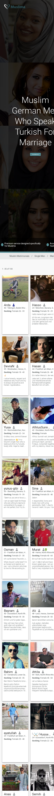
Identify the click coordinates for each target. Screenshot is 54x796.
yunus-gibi (11, 488)
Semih (36, 794)
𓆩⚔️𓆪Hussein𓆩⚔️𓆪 (41, 734)
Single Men (39, 256)
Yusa (7, 427)
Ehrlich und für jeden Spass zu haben (15, 620)
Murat (36, 549)
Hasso (36, 305)
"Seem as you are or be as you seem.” (15, 498)
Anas (7, 794)
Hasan (36, 366)
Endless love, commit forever (15, 437)
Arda (7, 305)
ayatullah (10, 733)
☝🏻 (5, 375)
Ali (34, 611)
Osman (9, 549)
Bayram (9, 611)
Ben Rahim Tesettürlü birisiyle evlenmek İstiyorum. (15, 681)
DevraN (9, 366)
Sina (35, 488)
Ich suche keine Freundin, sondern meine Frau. (15, 559)
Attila (36, 672)
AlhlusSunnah (41, 427)
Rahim (8, 672)
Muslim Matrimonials (19, 256)
